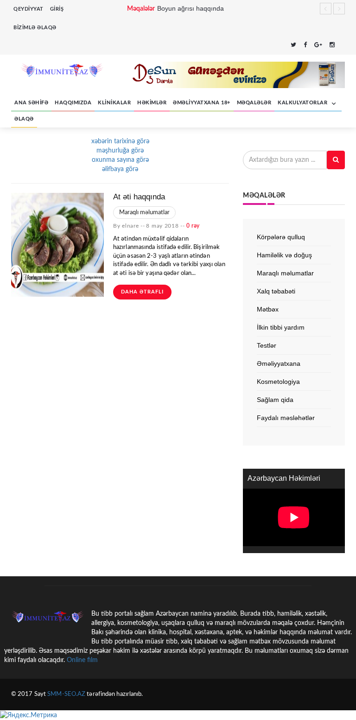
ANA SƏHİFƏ (31, 102)
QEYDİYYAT (28, 9)
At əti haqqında (139, 196)
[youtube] (342, 46)
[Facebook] (305, 46)
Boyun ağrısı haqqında (190, 8)
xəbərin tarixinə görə (120, 141)
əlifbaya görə (120, 169)
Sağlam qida (275, 399)
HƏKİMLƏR (151, 102)
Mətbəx (268, 309)
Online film (82, 660)
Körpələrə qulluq (281, 237)
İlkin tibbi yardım (281, 327)
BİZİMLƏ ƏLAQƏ (35, 27)
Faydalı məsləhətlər (286, 417)
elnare (130, 226)
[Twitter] (293, 46)
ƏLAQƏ (24, 118)
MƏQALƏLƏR (254, 102)
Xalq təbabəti (276, 291)
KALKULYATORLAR (303, 102)
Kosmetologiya (278, 381)
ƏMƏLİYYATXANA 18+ (201, 102)
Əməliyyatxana (278, 363)
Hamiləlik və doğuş (284, 255)
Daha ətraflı (142, 291)
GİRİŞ (57, 9)
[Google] (318, 46)
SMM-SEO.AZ (66, 694)
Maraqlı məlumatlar (144, 213)
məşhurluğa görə (120, 150)
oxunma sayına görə (120, 160)
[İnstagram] (332, 46)
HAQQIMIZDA (73, 102)
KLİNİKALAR (114, 102)
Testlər (266, 345)
